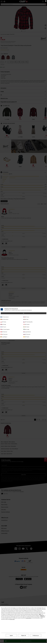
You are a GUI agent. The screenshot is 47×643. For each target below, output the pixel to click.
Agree (11, 635)
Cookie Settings (28, 618)
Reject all (23, 635)
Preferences (36, 635)
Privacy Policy (12, 619)
